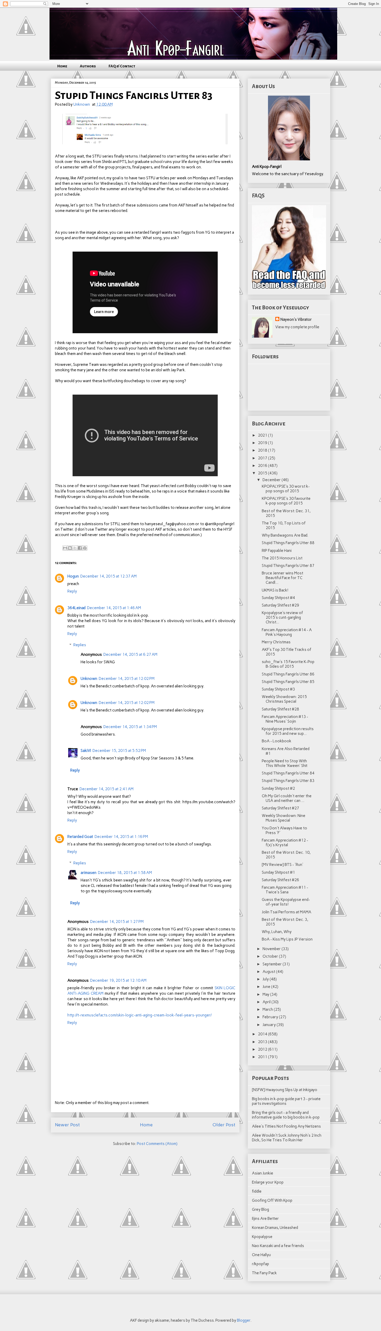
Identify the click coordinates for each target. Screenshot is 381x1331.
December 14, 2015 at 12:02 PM (126, 678)
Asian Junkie (262, 1173)
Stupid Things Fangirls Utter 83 (288, 780)
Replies (79, 645)
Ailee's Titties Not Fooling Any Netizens (286, 1126)
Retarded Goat (80, 836)
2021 (263, 435)
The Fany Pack (264, 1273)
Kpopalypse (262, 1236)
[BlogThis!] (70, 548)
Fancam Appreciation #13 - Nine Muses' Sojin (285, 719)
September (273, 964)
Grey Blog (260, 1209)
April (267, 1002)
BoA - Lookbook (276, 741)
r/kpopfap (260, 1264)
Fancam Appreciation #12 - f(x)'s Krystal (285, 842)
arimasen (88, 872)
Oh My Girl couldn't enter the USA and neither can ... (287, 798)
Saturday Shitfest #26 (280, 880)
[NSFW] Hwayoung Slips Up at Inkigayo (284, 1089)
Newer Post (67, 1125)
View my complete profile (297, 327)
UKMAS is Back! (275, 590)
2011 (263, 1057)
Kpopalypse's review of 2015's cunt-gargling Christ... (282, 617)
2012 (263, 1049)
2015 (263, 473)
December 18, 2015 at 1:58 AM (125, 872)
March (268, 1009)
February (271, 1017)
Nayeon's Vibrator (296, 319)
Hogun (73, 576)
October (271, 956)
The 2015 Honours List (282, 558)
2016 (263, 465)
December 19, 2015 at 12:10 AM (118, 980)
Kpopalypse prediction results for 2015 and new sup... (288, 731)
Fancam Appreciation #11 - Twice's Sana (285, 889)
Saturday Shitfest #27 (280, 808)
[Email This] (65, 548)
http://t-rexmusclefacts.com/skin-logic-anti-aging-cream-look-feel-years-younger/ (139, 1015)
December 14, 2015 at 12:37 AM (108, 576)
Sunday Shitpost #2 (278, 788)
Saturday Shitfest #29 (280, 605)
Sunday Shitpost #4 (278, 597)
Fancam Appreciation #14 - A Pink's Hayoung (287, 632)
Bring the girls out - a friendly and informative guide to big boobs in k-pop (286, 1115)
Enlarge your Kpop (268, 1182)
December (272, 480)
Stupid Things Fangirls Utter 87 (288, 565)
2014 (263, 1034)
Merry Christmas (276, 642)
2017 (263, 458)
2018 (263, 450)
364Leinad (76, 608)
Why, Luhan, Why (277, 931)
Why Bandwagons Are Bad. (285, 535)
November (272, 948)
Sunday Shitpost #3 (278, 689)
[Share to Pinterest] (84, 548)
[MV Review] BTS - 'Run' (282, 864)
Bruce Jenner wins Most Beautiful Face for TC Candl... (282, 578)
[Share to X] (74, 548)
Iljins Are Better (265, 1218)
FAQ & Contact (122, 66)
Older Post (224, 1125)
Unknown (89, 678)
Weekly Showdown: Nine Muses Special (283, 818)
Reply (72, 591)
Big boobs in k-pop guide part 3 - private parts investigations (286, 1101)
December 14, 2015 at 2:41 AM (106, 789)
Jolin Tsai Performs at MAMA (286, 912)
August (269, 971)
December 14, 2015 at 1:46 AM (114, 608)
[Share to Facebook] (79, 548)
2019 (263, 442)
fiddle (257, 1191)
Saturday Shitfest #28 (280, 709)
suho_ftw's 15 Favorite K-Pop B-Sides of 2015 (288, 664)
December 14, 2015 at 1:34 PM (130, 726)
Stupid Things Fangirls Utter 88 (288, 542)
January (270, 1024)
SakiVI (86, 750)
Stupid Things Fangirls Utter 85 (288, 681)
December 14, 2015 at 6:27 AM (130, 654)
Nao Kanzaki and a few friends (278, 1245)
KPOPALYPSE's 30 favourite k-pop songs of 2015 (286, 501)
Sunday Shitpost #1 (278, 872)
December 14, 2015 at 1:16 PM (121, 836)
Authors (88, 66)
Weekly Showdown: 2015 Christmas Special (284, 699)
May (266, 994)
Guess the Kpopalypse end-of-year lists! (286, 902)
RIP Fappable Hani (277, 550)
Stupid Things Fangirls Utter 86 (288, 674)
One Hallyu (261, 1254)
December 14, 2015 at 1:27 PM (117, 921)
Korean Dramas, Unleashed (275, 1227)
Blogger (243, 1320)
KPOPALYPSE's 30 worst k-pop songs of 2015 (286, 488)
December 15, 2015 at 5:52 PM (119, 750)
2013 (263, 1042)
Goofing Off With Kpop (272, 1200)
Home (62, 66)
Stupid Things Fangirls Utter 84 (288, 773)
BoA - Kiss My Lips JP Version (287, 939)
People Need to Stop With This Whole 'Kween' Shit (284, 763)
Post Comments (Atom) (157, 1143)
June (267, 986)
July (266, 979)
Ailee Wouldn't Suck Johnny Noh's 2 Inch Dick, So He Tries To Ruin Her (286, 1137)
